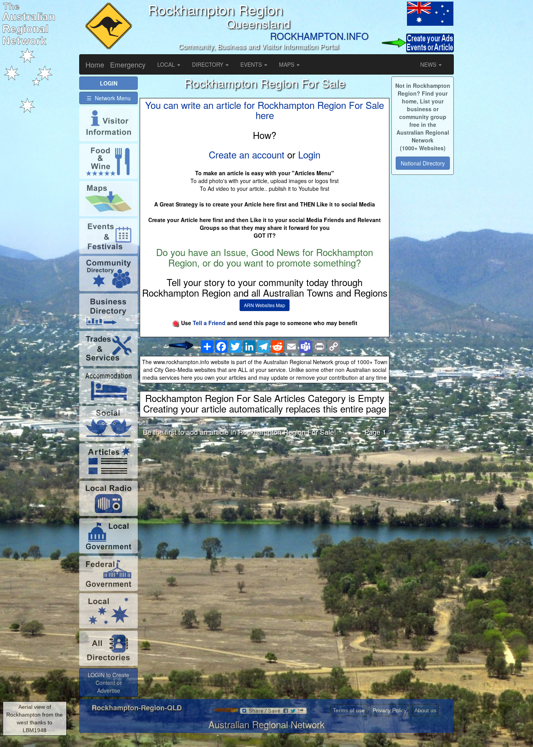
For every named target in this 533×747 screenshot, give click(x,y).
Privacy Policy (390, 710)
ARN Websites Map (264, 305)
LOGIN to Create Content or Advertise (108, 682)
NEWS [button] (429, 64)
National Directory (423, 163)
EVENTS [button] (251, 64)
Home (94, 64)
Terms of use (349, 710)
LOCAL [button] (166, 64)
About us (425, 710)
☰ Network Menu (109, 98)
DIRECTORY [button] (208, 64)
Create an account (246, 154)
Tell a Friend (209, 323)
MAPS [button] (287, 64)
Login (309, 154)
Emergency (128, 64)
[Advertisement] (264, 503)
